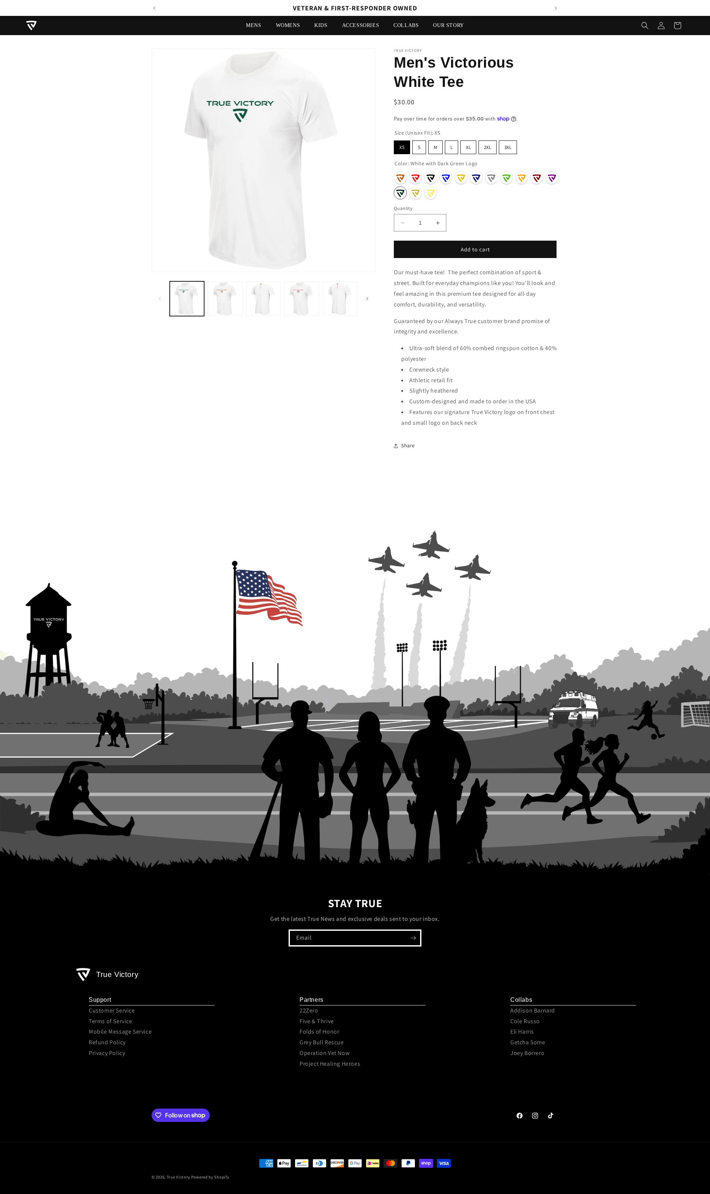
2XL (487, 147)
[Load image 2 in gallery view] (225, 298)
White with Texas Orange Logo (400, 177)
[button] (256, 25)
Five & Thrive (317, 1021)
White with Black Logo (430, 177)
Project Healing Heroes (330, 1064)
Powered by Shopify (210, 1177)
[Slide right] (367, 299)
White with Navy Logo (476, 177)
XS (402, 147)
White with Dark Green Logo (400, 192)
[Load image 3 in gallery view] (263, 298)
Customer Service (112, 1010)
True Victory (178, 1177)
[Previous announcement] (154, 8)
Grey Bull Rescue (322, 1042)
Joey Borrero (527, 1053)
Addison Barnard (532, 1010)
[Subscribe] (413, 938)
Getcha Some (527, 1042)
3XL (507, 147)
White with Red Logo (415, 177)
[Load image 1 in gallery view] (187, 298)
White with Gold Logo (460, 177)
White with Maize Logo (430, 192)
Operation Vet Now (324, 1053)
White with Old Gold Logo (415, 192)
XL (468, 147)
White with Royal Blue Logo (445, 177)
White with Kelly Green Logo (506, 177)
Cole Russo (525, 1021)
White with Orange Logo (521, 177)
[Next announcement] (556, 8)
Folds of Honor (319, 1031)
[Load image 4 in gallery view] (301, 298)
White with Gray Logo (491, 177)
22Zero (309, 1010)
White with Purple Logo (551, 177)
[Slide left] (160, 299)
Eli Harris (522, 1031)
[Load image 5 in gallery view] (340, 298)
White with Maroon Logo (536, 177)
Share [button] (408, 445)
